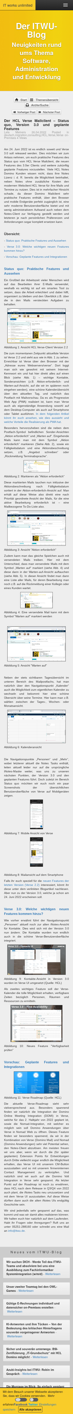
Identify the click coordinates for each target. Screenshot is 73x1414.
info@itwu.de (16, 1230)
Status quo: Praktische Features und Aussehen (36, 240)
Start (23, 100)
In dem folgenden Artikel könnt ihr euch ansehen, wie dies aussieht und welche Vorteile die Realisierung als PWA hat (36, 417)
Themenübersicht (46, 100)
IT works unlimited (17, 5)
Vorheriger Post (25, 112)
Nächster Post (51, 112)
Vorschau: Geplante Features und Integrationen (36, 256)
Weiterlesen (52, 1274)
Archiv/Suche (39, 105)
